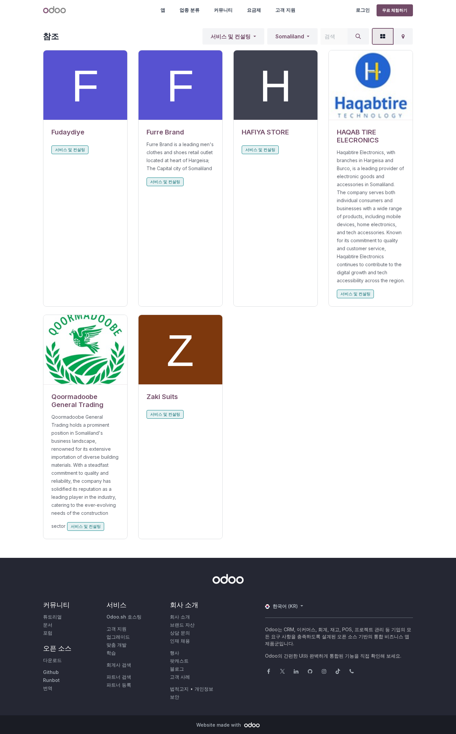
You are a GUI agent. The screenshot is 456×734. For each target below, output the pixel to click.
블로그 (177, 669)
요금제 (254, 10)
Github (51, 672)
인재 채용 (180, 641)
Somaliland (289, 36)
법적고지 (179, 689)
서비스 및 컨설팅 (231, 36)
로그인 (363, 10)
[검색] (358, 36)
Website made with (219, 725)
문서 (47, 625)
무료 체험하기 (394, 10)
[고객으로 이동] (85, 85)
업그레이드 (118, 637)
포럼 (47, 633)
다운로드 (52, 660)
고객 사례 (180, 677)
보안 (174, 697)
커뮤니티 (223, 10)
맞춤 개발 (116, 645)
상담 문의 (180, 633)
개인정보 (204, 689)
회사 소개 (180, 617)
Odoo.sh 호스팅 (124, 617)
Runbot (51, 680)
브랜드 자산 (182, 625)
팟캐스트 (179, 661)
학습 (111, 653)
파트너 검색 (118, 677)
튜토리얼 (52, 617)
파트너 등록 (118, 685)
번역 (47, 688)
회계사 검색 (118, 665)
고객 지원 (285, 10)
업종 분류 (190, 10)
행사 (174, 653)
